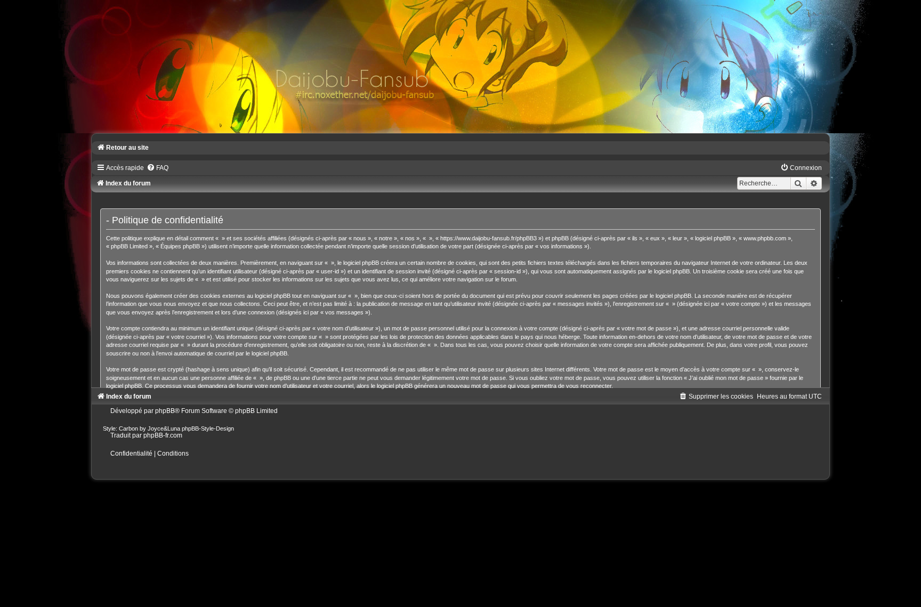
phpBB (165, 411)
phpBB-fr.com (162, 435)
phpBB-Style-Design (208, 428)
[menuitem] (157, 168)
